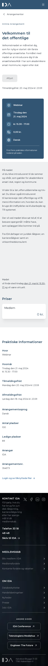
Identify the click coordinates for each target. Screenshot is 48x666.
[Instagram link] (43, 499)
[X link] (25, 499)
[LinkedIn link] (37, 499)
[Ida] (7, 4)
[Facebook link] (31, 499)
